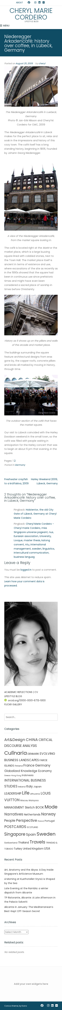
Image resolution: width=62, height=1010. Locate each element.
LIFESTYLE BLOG (13, 696)
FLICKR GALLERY (13, 704)
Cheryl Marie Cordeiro (31, 14)
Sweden (46, 834)
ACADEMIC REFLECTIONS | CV (21, 692)
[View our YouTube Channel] (32, 3)
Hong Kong (16, 775)
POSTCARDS (15, 826)
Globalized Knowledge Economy (28, 771)
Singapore (14, 834)
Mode (51, 807)
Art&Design (14, 739)
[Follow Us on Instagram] (35, 3)
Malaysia (34, 800)
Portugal (50, 821)
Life (25, 793)
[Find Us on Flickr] (43, 3)
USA (47, 848)
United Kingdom (33, 848)
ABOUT (19, 2)
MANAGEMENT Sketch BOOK (24, 807)
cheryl (42, 63)
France (28, 765)
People (9, 820)
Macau (24, 800)
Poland (41, 821)
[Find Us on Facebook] (29, 3)
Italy (29, 786)
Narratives (13, 814)
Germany (20, 464)
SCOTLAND (32, 827)
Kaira (24, 1005)
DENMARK (33, 754)
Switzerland (10, 842)
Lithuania (35, 793)
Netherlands (32, 814)
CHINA (32, 739)
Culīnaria (15, 752)
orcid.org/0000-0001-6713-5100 (27, 700)
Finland (19, 765)
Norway (48, 814)
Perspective (26, 820)
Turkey (18, 848)
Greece (7, 775)
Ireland (21, 786)
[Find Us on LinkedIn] (39, 3)
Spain (31, 834)
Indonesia (27, 775)
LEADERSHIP (12, 793)
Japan (37, 786)
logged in (26, 569)
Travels (37, 842)
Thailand (23, 842)
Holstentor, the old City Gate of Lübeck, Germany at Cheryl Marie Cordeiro (35, 514)
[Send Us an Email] (25, 3)
